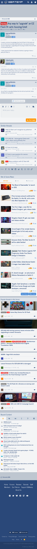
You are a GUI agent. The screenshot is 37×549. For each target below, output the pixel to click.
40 (35, 278)
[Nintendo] (2, 469)
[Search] (28, 2)
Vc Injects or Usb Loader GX (11, 456)
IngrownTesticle (6, 29)
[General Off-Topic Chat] (2, 438)
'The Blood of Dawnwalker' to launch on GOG (23, 186)
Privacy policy (31, 536)
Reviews (18, 484)
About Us (18, 490)
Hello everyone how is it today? (13, 426)
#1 (35, 40)
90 (35, 268)
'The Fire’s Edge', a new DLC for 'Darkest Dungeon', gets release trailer (24, 207)
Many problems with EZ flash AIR (19, 161)
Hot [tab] (18, 181)
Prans (23, 190)
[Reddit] (9, 546)
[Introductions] (2, 426)
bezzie (5, 457)
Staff (31, 484)
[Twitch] (13, 546)
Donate (16, 532)
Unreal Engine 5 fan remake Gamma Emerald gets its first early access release (23, 231)
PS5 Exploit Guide (9, 460)
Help (13, 539)
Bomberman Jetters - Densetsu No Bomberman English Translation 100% (18, 343)
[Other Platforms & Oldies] (2, 452)
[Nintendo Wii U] (2, 446)
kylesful (7, 133)
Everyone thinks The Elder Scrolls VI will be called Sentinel (23, 240)
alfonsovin (6, 435)
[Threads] (9, 418)
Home (6, 484)
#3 (35, 89)
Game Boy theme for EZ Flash (20, 312)
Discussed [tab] (30, 181)
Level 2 (13, 37)
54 (35, 245)
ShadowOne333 (16, 269)
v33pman (7, 142)
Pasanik (7, 163)
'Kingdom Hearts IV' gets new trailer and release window (23, 218)
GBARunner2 (7, 422)
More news (32, 294)
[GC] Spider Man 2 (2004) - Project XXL (14, 469)
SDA (5, 466)
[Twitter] (17, 546)
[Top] (21, 539)
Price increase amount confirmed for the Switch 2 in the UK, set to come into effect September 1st (23, 198)
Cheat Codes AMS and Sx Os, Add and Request (17, 441)
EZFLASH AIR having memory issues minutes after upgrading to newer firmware (17, 331)
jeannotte (6, 427)
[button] (2, 2)
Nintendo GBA (13, 133)
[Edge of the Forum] (21, 418)
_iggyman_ (6, 461)
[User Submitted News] (15, 418)
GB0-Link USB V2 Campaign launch (22, 404)
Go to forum (25, 294)
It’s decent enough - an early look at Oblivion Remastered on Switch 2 (23, 273)
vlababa (6, 448)
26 (35, 223)
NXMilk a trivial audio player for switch (15, 433)
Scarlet (25, 203)
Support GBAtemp (27, 487)
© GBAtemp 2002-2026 (28, 546)
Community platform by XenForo (19, 543)
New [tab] (6, 181)
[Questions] (28, 418)
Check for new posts (19, 101)
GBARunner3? (8, 429)
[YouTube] (20, 546)
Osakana (6, 453)
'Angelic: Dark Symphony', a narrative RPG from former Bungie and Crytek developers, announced (23, 286)
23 (35, 291)
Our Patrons (16, 487)
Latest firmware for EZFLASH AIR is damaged (16, 363)
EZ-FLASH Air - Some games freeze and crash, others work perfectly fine (17, 139)
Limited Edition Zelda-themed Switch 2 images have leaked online (23, 262)
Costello (22, 245)
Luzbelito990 (7, 423)
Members (7, 487)
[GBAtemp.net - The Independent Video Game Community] (15, 2)
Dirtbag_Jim (8, 156)
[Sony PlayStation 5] (2, 460)
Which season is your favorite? (12, 437)
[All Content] (3, 418)
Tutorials (25, 484)
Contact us (4, 536)
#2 (35, 67)
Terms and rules (22, 536)
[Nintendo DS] (2, 422)
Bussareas (6, 470)
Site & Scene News (7, 177)
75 (35, 203)
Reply (34, 56)
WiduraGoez (7, 442)
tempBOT (22, 258)
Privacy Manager (13, 536)
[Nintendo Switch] (2, 434)
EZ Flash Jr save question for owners (16, 154)
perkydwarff (8, 149)
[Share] (33, 40)
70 (35, 236)
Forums (12, 484)
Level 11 (13, 63)
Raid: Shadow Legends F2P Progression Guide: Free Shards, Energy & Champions (24, 253)
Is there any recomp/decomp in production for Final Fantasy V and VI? (15, 374)
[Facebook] (5, 546)
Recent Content (6, 414)
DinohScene (7, 439)
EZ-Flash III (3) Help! (11, 147)
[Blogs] (34, 418)
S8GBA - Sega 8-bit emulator (10, 354)
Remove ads (24, 532)
